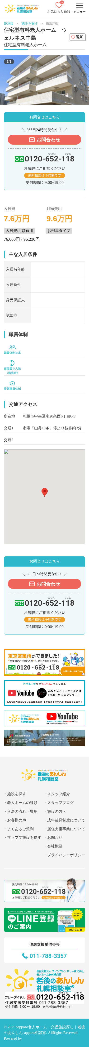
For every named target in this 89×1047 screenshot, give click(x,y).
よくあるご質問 (20, 829)
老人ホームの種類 (22, 803)
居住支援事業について (66, 829)
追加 (80, 37)
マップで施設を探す (24, 837)
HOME (9, 23)
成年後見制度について (66, 820)
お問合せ (54, 837)
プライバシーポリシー (66, 855)
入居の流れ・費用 (22, 811)
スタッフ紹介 (58, 794)
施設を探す (29, 23)
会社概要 (54, 846)
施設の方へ (56, 811)
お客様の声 (16, 820)
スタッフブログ (60, 803)
